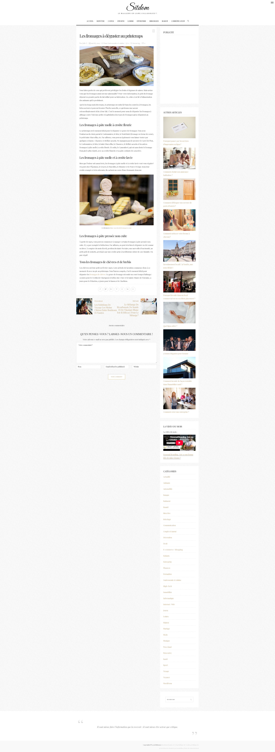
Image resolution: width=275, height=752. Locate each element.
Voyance (166, 677)
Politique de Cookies (184, 745)
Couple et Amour (169, 531)
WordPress (167, 683)
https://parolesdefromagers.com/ (121, 228)
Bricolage (167, 519)
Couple (111, 21)
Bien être (101, 21)
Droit (165, 544)
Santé (165, 659)
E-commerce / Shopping (173, 550)
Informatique (168, 598)
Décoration (167, 537)
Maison (165, 21)
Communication (178, 21)
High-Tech (167, 586)
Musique (166, 641)
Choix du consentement (191, 748)
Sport (165, 665)
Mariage (166, 629)
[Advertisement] (179, 68)
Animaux (166, 483)
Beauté (166, 507)
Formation (167, 574)
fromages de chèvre (97, 274)
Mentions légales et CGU (169, 745)
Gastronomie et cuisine (116, 43)
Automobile (167, 489)
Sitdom (137, 7)
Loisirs (130, 21)
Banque (166, 495)
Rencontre (167, 653)
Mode (165, 635)
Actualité (166, 477)
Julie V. (84, 43)
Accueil (90, 21)
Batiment (166, 501)
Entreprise (141, 21)
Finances (166, 568)
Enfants (120, 21)
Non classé (167, 647)
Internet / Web (169, 604)
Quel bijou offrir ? (170, 326)
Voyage (166, 671)
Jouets (165, 610)
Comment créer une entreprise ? (176, 412)
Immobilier (154, 21)
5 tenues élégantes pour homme (175, 353)
